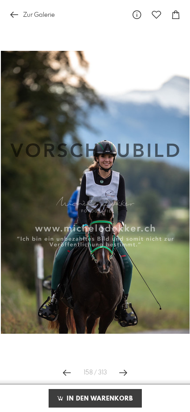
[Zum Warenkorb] (176, 15)
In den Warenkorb (99, 399)
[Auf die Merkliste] (156, 15)
